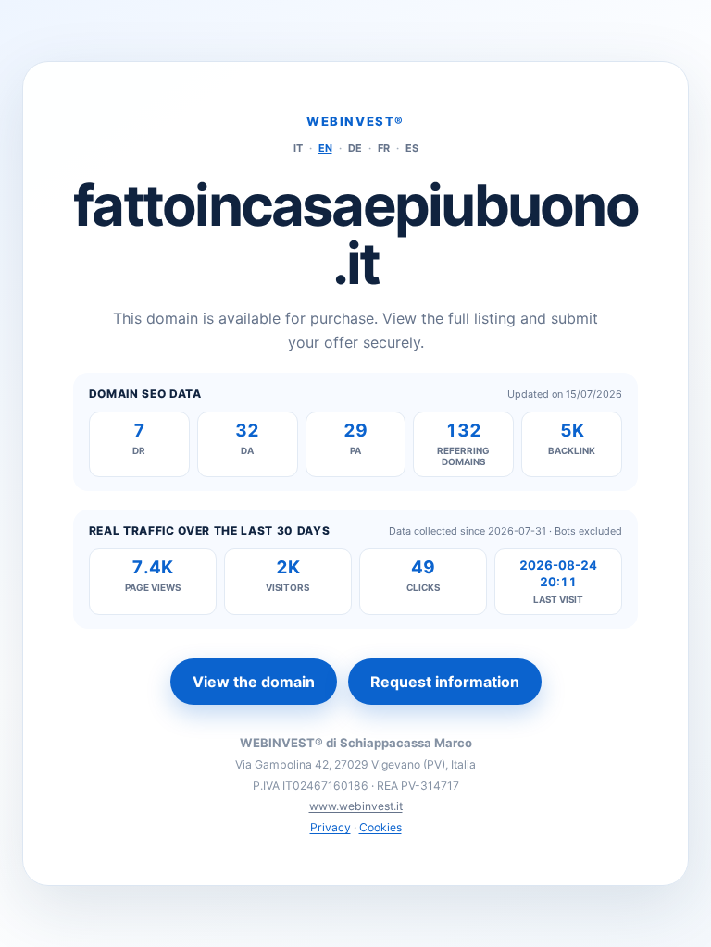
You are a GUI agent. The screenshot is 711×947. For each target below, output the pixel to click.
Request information (444, 681)
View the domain (254, 681)
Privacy (330, 827)
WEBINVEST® (355, 121)
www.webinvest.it (356, 806)
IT (298, 147)
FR (384, 147)
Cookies (380, 827)
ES (411, 147)
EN (325, 147)
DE (355, 147)
